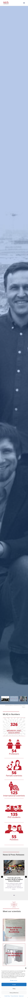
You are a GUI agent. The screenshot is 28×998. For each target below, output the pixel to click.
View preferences (14, 992)
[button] (26, 968)
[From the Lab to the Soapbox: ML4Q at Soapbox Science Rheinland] (14, 868)
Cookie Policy (7, 996)
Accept (14, 984)
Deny (14, 988)
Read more (6, 363)
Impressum (21, 996)
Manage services (13, 980)
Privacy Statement (14, 996)
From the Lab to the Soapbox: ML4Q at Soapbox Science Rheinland (14, 879)
